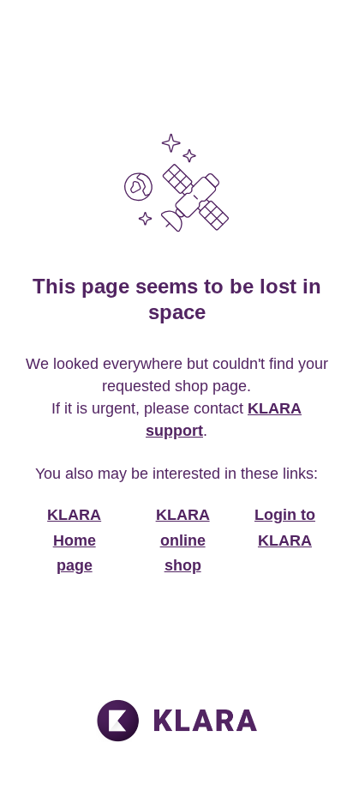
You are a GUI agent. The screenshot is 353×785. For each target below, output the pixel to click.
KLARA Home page (74, 540)
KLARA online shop (183, 540)
